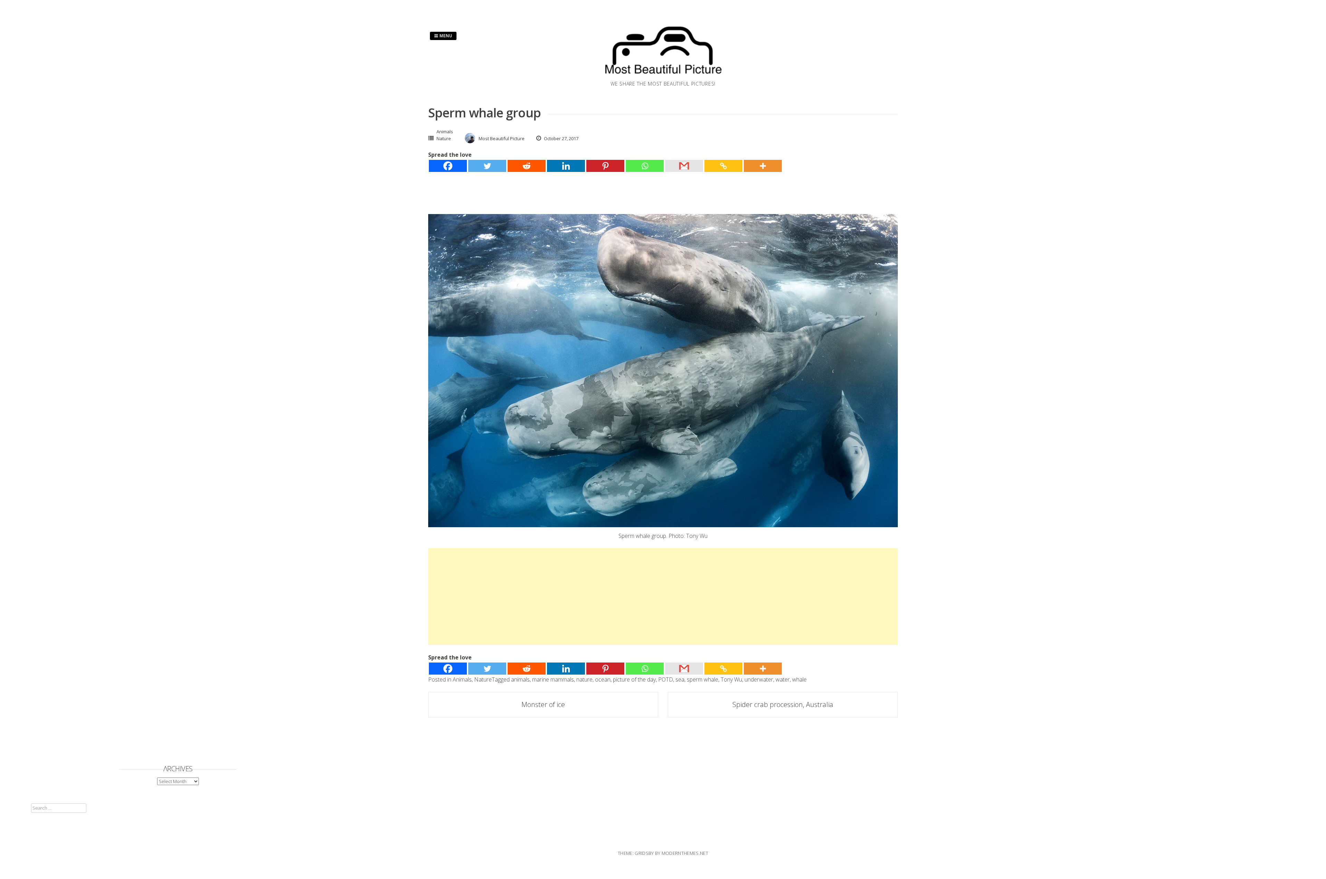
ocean (603, 679)
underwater (758, 679)
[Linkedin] (566, 166)
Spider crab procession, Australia (782, 704)
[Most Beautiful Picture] (663, 76)
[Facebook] (448, 166)
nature (584, 679)
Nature (443, 138)
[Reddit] (527, 166)
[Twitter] (487, 166)
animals (520, 679)
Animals (444, 131)
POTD (665, 679)
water (783, 679)
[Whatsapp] (645, 166)
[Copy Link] (723, 166)
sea (679, 679)
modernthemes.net (685, 853)
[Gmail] (684, 166)
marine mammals (553, 679)
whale (799, 679)
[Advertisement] (635, 596)
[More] (763, 166)
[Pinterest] (605, 166)
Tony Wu (731, 679)
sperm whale (702, 679)
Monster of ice (543, 704)
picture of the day (634, 679)
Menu (445, 36)
